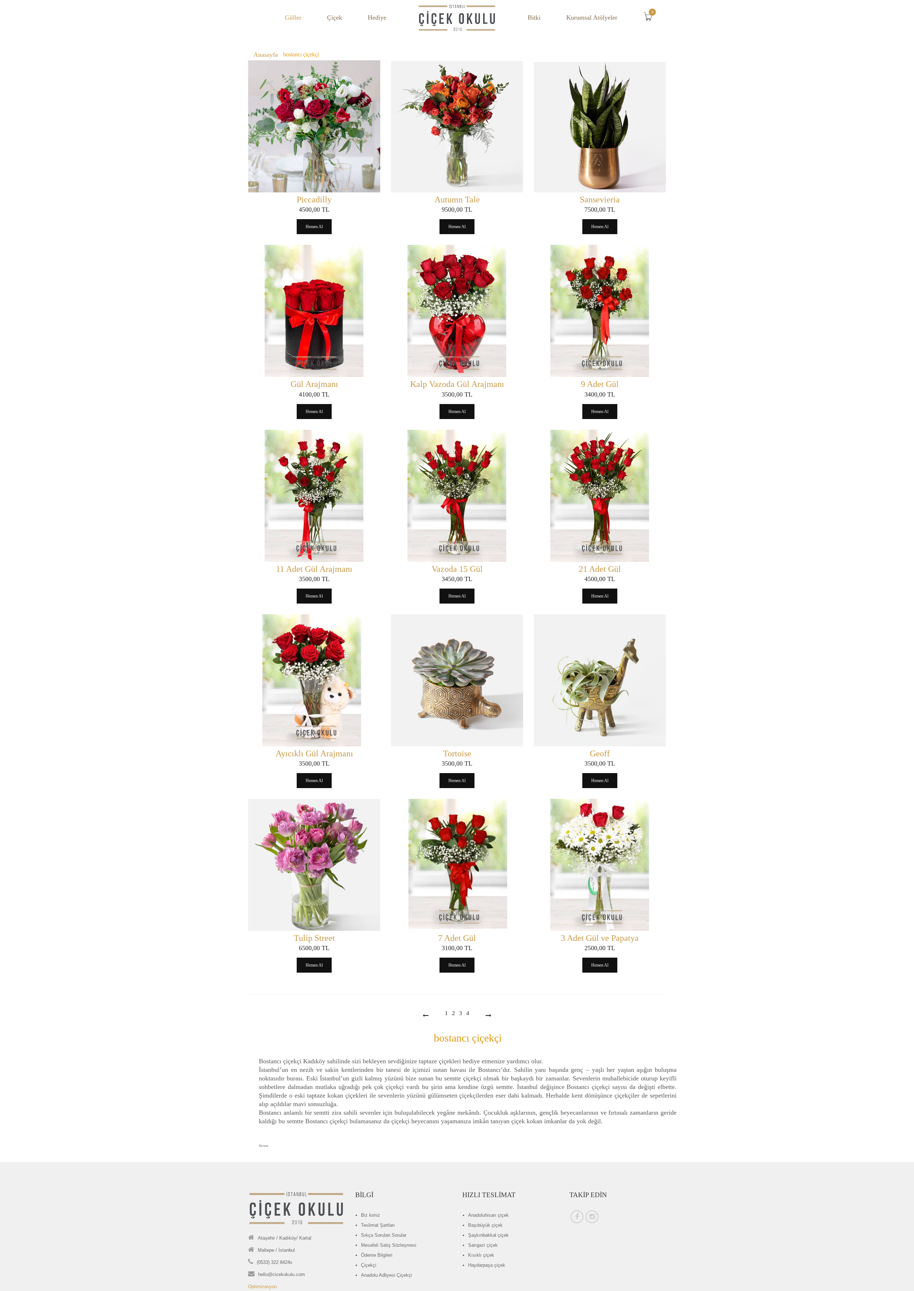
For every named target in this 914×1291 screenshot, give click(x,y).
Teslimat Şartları (378, 1225)
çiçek (488, 1215)
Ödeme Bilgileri (376, 1255)
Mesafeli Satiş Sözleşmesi (388, 1245)
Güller (293, 17)
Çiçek (334, 17)
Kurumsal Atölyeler (591, 17)
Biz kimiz (370, 1215)
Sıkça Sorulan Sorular (383, 1235)
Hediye (377, 17)
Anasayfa (265, 54)
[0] (649, 18)
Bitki (534, 17)
